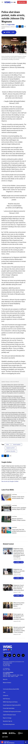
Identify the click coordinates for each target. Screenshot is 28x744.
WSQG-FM (14, 675)
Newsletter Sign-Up (7, 721)
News (7, 444)
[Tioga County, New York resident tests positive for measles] (6, 530)
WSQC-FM (5, 676)
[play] (2, 742)
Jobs (4, 692)
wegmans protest (10, 447)
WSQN (9, 676)
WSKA (16, 676)
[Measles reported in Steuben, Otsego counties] (6, 519)
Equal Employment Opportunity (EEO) (12, 705)
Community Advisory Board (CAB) (11, 689)
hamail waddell (16, 444)
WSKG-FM (5, 675)
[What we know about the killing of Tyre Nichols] (8, 605)
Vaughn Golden (11, 24)
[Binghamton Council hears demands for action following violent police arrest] (8, 588)
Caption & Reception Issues (9, 714)
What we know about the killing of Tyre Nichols (18, 604)
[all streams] (26, 742)
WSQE (18, 675)
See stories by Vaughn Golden (9, 481)
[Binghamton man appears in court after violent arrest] (8, 572)
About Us (5, 679)
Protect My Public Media (8, 708)
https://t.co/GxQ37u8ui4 (14, 205)
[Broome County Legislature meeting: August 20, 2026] (6, 508)
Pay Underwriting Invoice (9, 724)
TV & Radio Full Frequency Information (12, 711)
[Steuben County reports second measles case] (6, 497)
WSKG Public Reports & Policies (10, 702)
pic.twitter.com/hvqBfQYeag (14, 208)
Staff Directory (6, 698)
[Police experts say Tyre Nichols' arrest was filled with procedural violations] (8, 616)
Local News (14, 494)
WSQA (21, 675)
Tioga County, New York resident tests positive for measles (19, 531)
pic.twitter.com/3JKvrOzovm (14, 98)
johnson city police (10, 451)
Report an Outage (7, 718)
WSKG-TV (13, 676)
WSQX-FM (10, 675)
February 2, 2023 (14, 103)
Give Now (22, 2)
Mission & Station (7, 682)
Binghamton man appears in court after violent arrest (19, 571)
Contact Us (5, 695)
